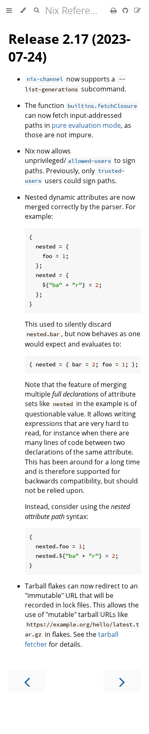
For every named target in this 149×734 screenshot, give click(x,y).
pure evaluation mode (86, 125)
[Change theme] (23, 10)
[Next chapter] (122, 681)
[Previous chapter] (27, 681)
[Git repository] (126, 10)
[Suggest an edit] (137, 10)
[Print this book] (114, 10)
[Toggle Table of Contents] (9, 10)
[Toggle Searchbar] (36, 10)
